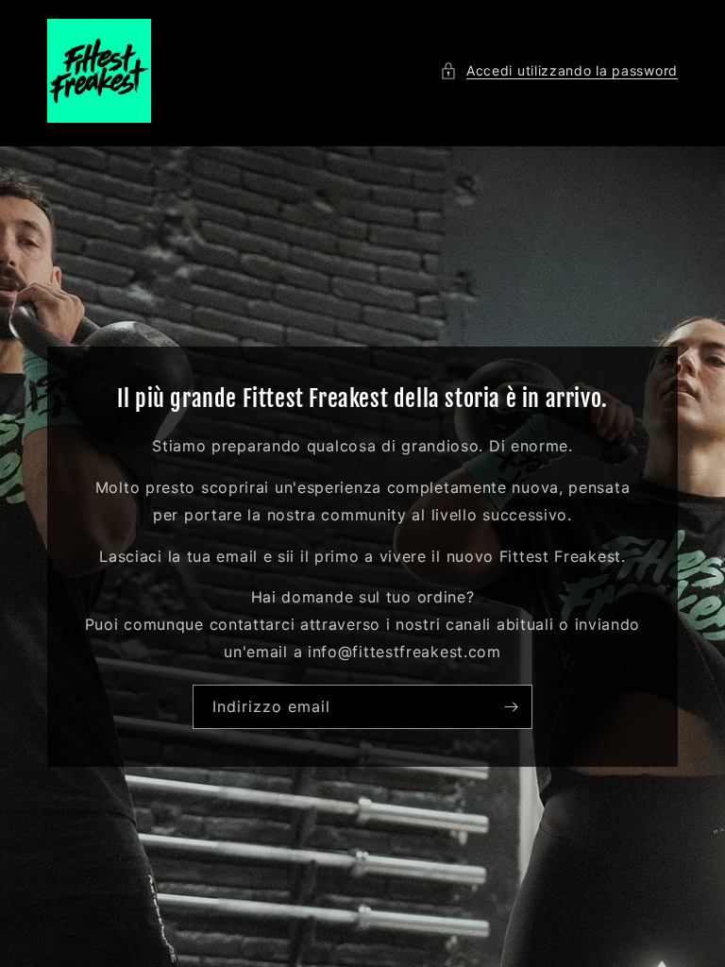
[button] (559, 70)
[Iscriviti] (510, 707)
